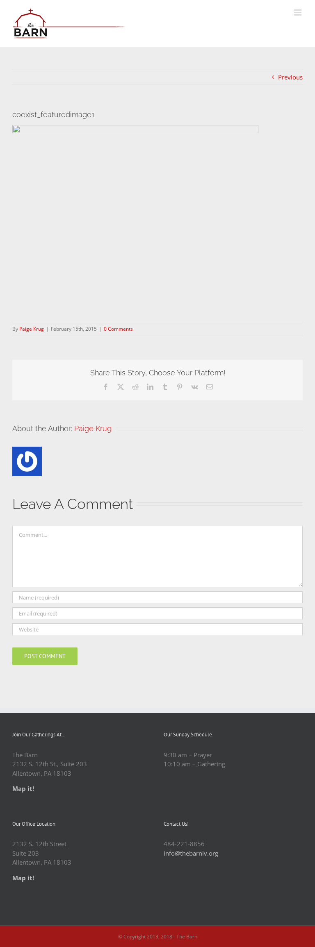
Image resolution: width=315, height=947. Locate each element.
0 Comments (118, 328)
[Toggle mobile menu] (298, 12)
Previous (290, 77)
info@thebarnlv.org (191, 853)
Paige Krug (31, 328)
